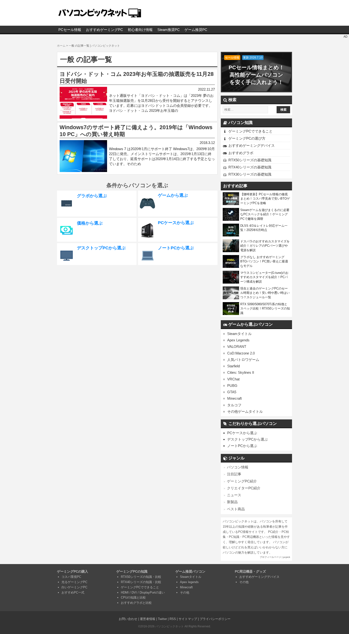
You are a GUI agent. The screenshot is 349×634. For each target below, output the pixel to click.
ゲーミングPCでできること (250, 131)
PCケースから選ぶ (242, 433)
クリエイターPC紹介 (243, 488)
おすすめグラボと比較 (136, 603)
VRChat (233, 379)
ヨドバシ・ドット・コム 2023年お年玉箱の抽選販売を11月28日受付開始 (137, 77)
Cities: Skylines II (240, 372)
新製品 (232, 502)
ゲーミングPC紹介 (242, 481)
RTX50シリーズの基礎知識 (249, 160)
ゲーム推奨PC (195, 30)
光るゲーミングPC (74, 582)
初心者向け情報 (140, 30)
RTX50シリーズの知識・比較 (141, 577)
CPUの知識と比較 (133, 597)
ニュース (234, 495)
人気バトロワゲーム (243, 360)
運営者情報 (147, 619)
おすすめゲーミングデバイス (251, 145)
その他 (184, 592)
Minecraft (234, 398)
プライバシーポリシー (215, 619)
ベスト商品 (236, 509)
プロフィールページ (270, 557)
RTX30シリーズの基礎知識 (249, 174)
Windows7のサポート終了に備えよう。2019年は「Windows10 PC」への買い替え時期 (136, 130)
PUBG (232, 385)
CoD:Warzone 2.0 (241, 353)
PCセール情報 (69, 30)
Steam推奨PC (168, 30)
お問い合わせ (128, 619)
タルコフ (234, 405)
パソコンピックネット (169, 626)
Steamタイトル (239, 334)
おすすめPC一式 (72, 592)
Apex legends (189, 582)
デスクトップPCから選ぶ (247, 439)
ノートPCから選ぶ (242, 446)
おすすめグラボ (240, 153)
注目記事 (234, 474)
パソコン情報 (237, 467)
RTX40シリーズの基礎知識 (249, 167)
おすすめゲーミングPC (104, 30)
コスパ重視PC (71, 577)
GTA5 (231, 392)
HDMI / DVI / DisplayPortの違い (143, 592)
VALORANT (236, 346)
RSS (173, 619)
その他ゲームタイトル (245, 411)
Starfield (233, 366)
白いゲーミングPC (74, 587)
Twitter (162, 619)
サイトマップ (188, 619)
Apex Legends (238, 340)
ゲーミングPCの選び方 (246, 138)
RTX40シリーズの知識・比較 (141, 582)
